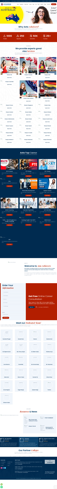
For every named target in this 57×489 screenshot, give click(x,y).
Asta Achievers (23, 478)
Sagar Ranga (21, 389)
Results (9, 463)
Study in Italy (47, 105)
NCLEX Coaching (9, 210)
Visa (36, 4)
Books (33, 4)
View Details (9, 176)
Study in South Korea (47, 119)
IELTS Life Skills (47, 210)
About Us (42, 4)
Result (38, 4)
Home (18, 4)
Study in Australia (9, 81)
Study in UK (9, 74)
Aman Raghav (6, 389)
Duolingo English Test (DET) (28, 220)
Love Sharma (7, 364)
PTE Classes (28, 171)
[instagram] (1, 468)
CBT (9, 239)
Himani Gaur (49, 377)
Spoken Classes (47, 190)
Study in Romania (47, 139)
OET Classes (47, 171)
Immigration (21, 4)
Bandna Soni (49, 339)
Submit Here (6, 317)
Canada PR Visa (26, 439)
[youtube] (5, 468)
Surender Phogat (6, 339)
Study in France (9, 105)
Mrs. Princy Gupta (21, 351)
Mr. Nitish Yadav (35, 351)
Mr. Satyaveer (49, 364)
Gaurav (35, 339)
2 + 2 (3, 312)
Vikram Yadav (21, 377)
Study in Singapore (28, 105)
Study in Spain (28, 125)
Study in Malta (28, 112)
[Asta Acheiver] (6, 4)
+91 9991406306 (51, 473)
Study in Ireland (9, 112)
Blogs (45, 4)
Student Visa (26, 4)
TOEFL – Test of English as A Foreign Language (9, 220)
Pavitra (49, 389)
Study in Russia (47, 125)
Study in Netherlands (9, 119)
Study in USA (47, 74)
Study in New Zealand (28, 98)
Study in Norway (47, 132)
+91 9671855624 (25, 472)
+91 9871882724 (45, 307)
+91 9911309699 (19, 464)
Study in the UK (32, 426)
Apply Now (53, 4)
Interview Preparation (28, 210)
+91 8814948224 (19, 472)
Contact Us (48, 4)
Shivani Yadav (6, 402)
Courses (30, 4)
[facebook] (3, 468)
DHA (9, 181)
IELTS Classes (9, 171)
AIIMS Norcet (47, 220)
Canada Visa (7, 439)
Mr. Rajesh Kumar (7, 351)
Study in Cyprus (9, 125)
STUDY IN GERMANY (49, 417)
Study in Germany (47, 98)
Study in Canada (28, 74)
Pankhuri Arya (49, 351)
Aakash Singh (35, 389)
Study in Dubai (28, 119)
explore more (9, 78)
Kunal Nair (21, 364)
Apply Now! (31, 307)
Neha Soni (6, 377)
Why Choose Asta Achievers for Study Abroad (33, 421)
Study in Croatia (28, 132)
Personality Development (28, 190)
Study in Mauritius (28, 139)
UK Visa (45, 439)
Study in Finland (47, 112)
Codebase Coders (32, 478)
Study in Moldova (9, 139)
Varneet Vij (35, 377)
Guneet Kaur (21, 339)
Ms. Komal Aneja (35, 364)
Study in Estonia (9, 132)
